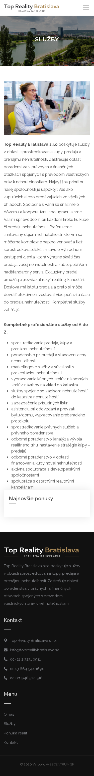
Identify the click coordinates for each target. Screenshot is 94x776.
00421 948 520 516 (26, 678)
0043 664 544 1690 (27, 669)
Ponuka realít (15, 733)
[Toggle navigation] (85, 7)
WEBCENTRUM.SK (60, 764)
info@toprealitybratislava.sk (34, 650)
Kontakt (11, 742)
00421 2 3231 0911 (25, 659)
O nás (9, 714)
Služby (10, 723)
